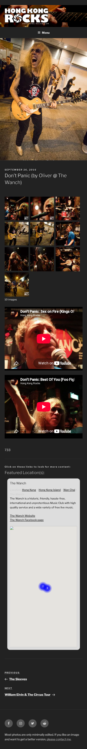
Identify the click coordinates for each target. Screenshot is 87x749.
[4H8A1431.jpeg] (17, 295)
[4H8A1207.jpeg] (68, 220)
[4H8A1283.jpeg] (42, 245)
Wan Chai (69, 489)
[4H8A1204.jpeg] (42, 220)
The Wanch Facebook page (27, 519)
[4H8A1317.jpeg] (17, 270)
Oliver (45, 175)
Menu (46, 32)
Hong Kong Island (50, 489)
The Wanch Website (22, 515)
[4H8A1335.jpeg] (42, 270)
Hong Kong (29, 489)
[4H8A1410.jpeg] (68, 270)
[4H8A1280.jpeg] (17, 245)
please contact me (59, 739)
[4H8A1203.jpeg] (17, 220)
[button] (47, 583)
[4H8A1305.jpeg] (68, 245)
